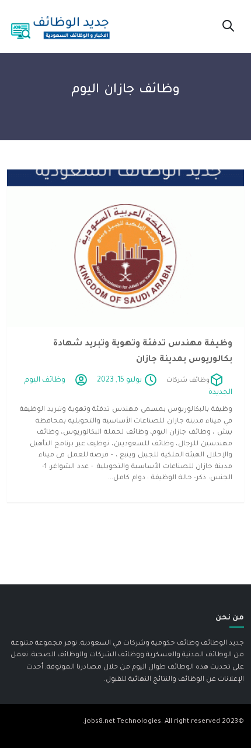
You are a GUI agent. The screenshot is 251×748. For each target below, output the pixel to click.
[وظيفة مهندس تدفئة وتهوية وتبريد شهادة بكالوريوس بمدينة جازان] (125, 248)
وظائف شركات (188, 380)
